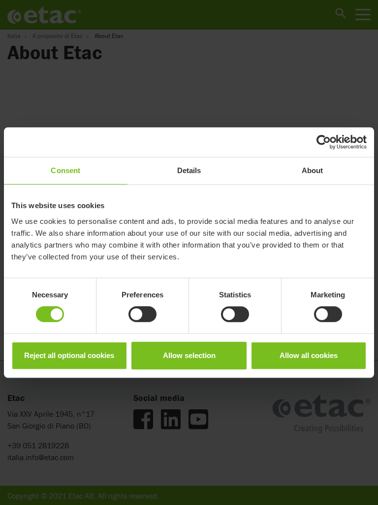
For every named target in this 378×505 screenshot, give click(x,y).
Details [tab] (189, 170)
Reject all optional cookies (69, 355)
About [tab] (312, 170)
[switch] (142, 314)
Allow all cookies (309, 355)
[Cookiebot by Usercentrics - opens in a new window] (324, 142)
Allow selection (189, 355)
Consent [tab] (65, 170)
